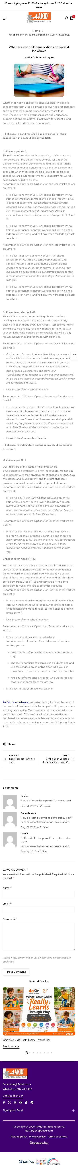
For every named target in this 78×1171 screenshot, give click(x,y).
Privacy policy (37, 1136)
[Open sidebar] (74, 355)
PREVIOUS (14, 755)
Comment (10, 919)
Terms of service (57, 1136)
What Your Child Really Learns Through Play (26, 1040)
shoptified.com (44, 1130)
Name (7, 887)
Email (7, 903)
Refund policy (19, 1136)
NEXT (66, 755)
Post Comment (16, 971)
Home (36, 30)
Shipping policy (39, 1142)
